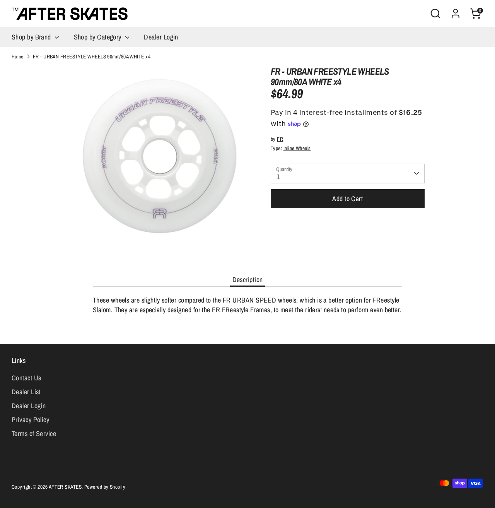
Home (18, 56)
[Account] (455, 13)
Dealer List (26, 392)
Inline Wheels (297, 148)
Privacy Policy (30, 419)
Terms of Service (34, 433)
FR (280, 138)
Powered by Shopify (104, 486)
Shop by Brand (32, 37)
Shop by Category (98, 37)
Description (247, 279)
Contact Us (26, 378)
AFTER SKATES (65, 486)
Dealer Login (161, 37)
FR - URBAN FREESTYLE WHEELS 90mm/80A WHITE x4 (91, 56)
